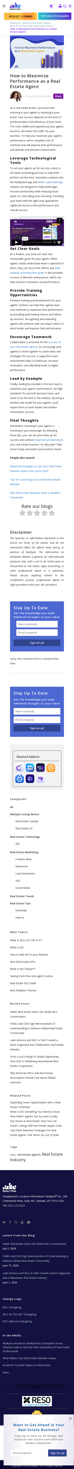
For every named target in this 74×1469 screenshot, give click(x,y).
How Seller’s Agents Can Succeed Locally (33, 1116)
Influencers (21, 866)
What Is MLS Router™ (22, 969)
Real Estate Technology (25, 836)
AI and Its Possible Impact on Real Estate (26, 1365)
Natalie (46, 96)
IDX (17, 843)
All (11, 807)
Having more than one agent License (31, 976)
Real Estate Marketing (24, 852)
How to (19, 917)
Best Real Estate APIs (22, 961)
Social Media (22, 887)
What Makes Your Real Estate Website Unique (29, 1358)
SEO (17, 880)
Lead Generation (25, 873)
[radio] (22, 514)
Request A (20, 16)
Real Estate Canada (26, 821)
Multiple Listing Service (24, 814)
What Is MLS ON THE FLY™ (26, 940)
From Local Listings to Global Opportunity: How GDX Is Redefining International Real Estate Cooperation (34, 1061)
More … (7, 1372)
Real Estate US (24, 828)
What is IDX (17, 947)
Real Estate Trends (22, 896)
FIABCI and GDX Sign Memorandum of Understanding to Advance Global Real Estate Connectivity (36, 1028)
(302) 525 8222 (16, 1205)
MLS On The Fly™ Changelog (19, 1314)
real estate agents (29, 1155)
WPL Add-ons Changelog (17, 1321)
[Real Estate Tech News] (28, 1222)
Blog (46, 23)
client (12, 1154)
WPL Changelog (12, 1307)
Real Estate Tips (20, 903)
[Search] (64, 6)
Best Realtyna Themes (23, 990)
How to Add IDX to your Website (29, 954)
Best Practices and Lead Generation (31, 25)
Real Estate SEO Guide (23, 983)
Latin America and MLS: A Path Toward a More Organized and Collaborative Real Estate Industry (37, 1044)
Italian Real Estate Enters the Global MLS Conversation (34, 1243)
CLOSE (70, 1419)
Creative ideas (23, 859)
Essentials (21, 910)
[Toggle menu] (69, 6)
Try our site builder (55, 16)
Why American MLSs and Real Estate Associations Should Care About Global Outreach (32, 1077)
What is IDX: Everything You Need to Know (35, 1111)
